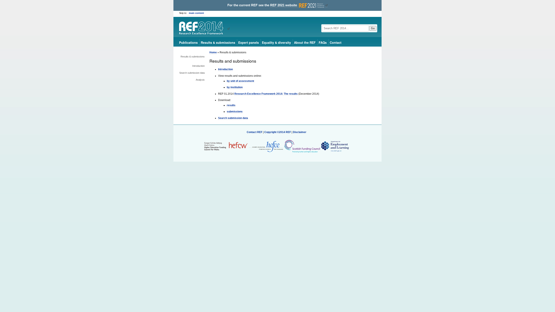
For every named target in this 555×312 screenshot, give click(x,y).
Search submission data (192, 73)
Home (213, 52)
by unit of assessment (240, 81)
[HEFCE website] (266, 146)
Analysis (200, 79)
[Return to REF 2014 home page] (203, 28)
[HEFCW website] (226, 146)
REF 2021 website (284, 5)
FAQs (323, 42)
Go (373, 28)
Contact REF (254, 132)
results (231, 105)
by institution (235, 87)
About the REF (305, 42)
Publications (188, 42)
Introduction (198, 66)
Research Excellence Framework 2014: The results (266, 93)
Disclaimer (299, 132)
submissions (235, 111)
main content (196, 13)
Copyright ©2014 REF (278, 132)
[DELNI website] (334, 146)
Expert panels (248, 42)
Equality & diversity (276, 42)
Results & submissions (218, 42)
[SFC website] (302, 146)
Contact (335, 42)
